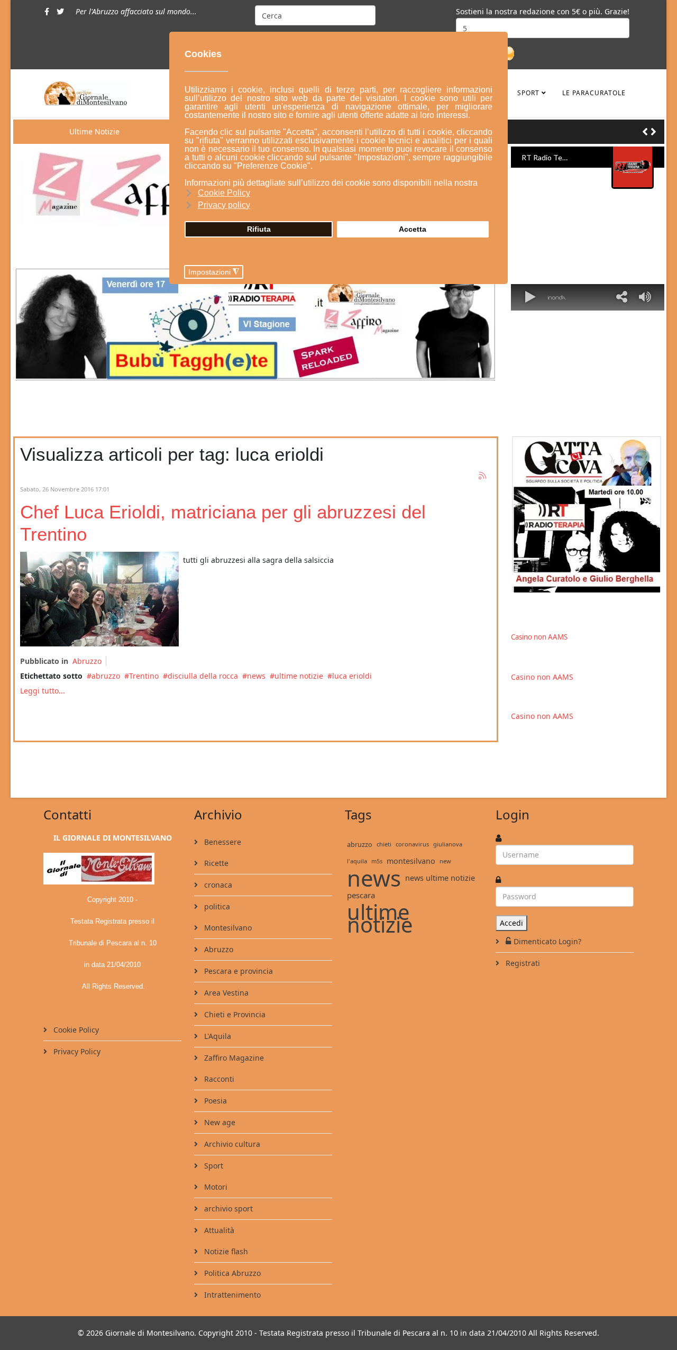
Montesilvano (227, 928)
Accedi (511, 923)
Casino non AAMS (539, 637)
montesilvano (411, 861)
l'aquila (357, 861)
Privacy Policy (75, 1051)
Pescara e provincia (237, 971)
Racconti (218, 1079)
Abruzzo (87, 661)
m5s (376, 861)
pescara (361, 895)
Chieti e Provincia (234, 1014)
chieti (384, 844)
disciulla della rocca (203, 676)
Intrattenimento (231, 1295)
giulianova (447, 844)
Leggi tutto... (42, 691)
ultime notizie (299, 676)
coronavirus (412, 844)
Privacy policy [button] (224, 204)
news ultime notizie (440, 878)
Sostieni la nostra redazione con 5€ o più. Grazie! (542, 11)
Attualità (218, 1230)
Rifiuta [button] (259, 229)
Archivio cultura (231, 1144)
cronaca (217, 885)
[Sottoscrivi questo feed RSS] (483, 476)
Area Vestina (225, 993)
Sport (528, 92)
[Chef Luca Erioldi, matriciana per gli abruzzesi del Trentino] (99, 599)
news (256, 676)
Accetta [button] (412, 229)
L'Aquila (216, 1036)
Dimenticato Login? (547, 941)
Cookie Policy (75, 1030)
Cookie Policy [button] (224, 192)
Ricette (215, 863)
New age (218, 1122)
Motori (214, 1187)
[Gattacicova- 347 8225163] (587, 514)
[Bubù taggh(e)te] (255, 323)
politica (216, 906)
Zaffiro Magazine (233, 1058)
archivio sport (227, 1208)
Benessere (221, 842)
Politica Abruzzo (231, 1273)
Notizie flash (225, 1251)
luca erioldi (352, 676)
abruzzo (106, 676)
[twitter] (60, 11)
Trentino (144, 676)
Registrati (522, 963)
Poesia (214, 1101)
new (445, 861)
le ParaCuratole (594, 92)
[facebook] (46, 11)
